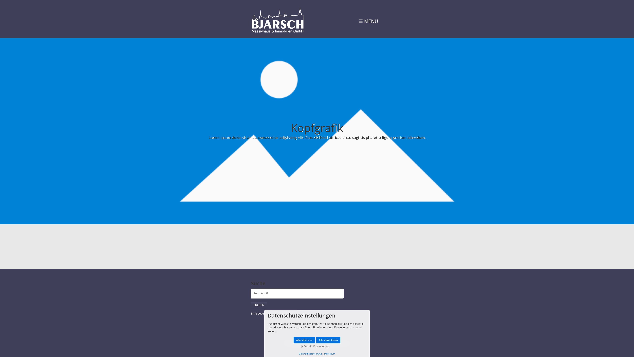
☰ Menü (368, 21)
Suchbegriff (259, 291)
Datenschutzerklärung (310, 353)
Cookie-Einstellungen (316, 346)
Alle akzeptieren (328, 340)
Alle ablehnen (304, 340)
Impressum (329, 353)
